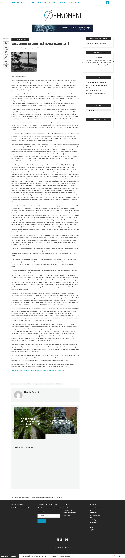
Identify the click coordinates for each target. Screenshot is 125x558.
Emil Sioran (98, 57)
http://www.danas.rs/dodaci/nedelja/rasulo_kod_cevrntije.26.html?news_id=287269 (38, 370)
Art (28, 3)
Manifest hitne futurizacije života (96, 93)
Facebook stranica (98, 119)
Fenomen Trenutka (95, 515)
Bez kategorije (93, 512)
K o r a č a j (89, 96)
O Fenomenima (68, 510)
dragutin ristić (38, 384)
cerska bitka (16, 384)
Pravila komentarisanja (70, 512)
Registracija (67, 515)
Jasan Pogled (53, 3)
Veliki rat (58, 384)
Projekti (77, 3)
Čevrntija (27, 384)
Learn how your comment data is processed (48, 497)
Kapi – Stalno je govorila (93, 90)
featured (49, 384)
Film (33, 3)
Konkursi (63, 3)
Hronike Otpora (42, 3)
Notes (70, 3)
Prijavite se (42, 521)
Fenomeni (62, 539)
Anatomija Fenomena (17, 3)
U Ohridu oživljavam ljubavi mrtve (96, 43)
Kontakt (66, 508)
